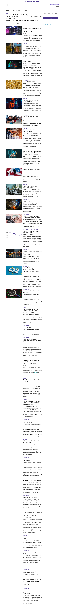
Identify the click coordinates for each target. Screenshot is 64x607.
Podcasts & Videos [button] (13, 6)
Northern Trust (30, 65)
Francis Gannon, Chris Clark (29, 574)
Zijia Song (26, 48)
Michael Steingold (27, 462)
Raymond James (33, 344)
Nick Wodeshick (27, 154)
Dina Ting (26, 444)
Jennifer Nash (27, 234)
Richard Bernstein (27, 592)
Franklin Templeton (32, 120)
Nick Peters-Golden (28, 103)
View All (53, 21)
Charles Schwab (33, 189)
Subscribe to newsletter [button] (54, 4)
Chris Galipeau (27, 329)
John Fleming (27, 404)
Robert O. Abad (27, 515)
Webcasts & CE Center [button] (30, 4)
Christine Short (27, 271)
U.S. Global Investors (35, 363)
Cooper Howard (27, 555)
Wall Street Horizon (35, 271)
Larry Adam (26, 344)
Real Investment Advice (36, 424)
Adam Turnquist (27, 83)
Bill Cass (26, 120)
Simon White (26, 133)
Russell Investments (35, 31)
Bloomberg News (32, 48)
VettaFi (34, 103)
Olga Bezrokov (27, 31)
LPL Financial (34, 83)
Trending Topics (47, 21)
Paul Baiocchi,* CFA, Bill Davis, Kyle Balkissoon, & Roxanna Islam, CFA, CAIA (22, 16)
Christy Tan (26, 219)
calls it (35, 372)
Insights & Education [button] (13, 4)
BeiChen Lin (26, 172)
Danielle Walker (27, 312)
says (39, 369)
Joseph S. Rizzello (28, 383)
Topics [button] (21, 4)
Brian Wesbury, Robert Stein (30, 253)
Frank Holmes (27, 363)
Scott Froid (26, 540)
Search (50, 18)
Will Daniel (26, 189)
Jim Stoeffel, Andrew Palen (29, 294)
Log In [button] (57, 5)
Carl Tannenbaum (27, 482)
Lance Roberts (27, 424)
